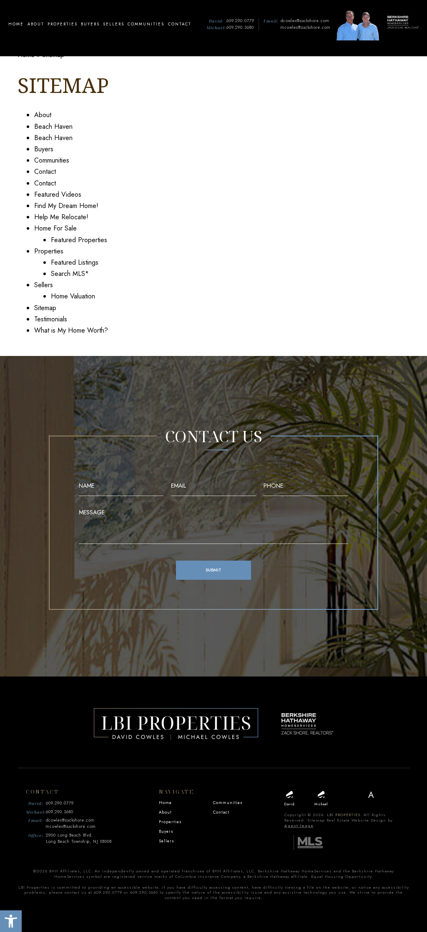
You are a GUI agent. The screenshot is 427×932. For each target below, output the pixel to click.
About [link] (36, 24)
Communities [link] (146, 24)
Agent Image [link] (299, 825)
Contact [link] (179, 24)
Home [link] (16, 24)
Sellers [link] (113, 24)
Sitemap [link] (45, 308)
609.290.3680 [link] (240, 27)
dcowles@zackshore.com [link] (305, 21)
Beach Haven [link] (53, 126)
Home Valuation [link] (73, 296)
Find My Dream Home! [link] (66, 205)
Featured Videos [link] (57, 194)
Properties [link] (63, 24)
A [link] (371, 795)
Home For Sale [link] (55, 228)
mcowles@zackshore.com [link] (306, 27)
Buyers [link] (90, 24)
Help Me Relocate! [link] (61, 217)
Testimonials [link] (50, 319)
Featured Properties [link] (79, 240)
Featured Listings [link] (74, 262)
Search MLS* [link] (70, 273)
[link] (11, 921)
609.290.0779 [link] (240, 21)
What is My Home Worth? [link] (71, 330)
